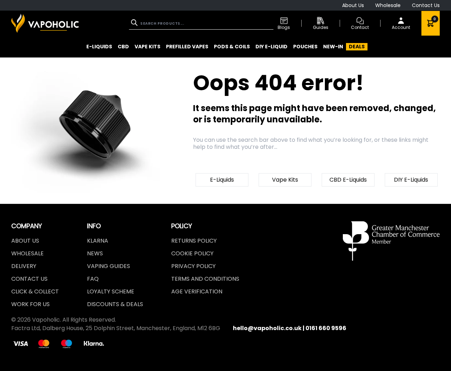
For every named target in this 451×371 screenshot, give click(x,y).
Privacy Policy (193, 266)
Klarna (97, 241)
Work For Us (30, 304)
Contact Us (426, 5)
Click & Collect (35, 291)
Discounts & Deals (115, 304)
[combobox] (201, 23)
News (95, 253)
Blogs (284, 27)
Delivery (23, 266)
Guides (320, 27)
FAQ (93, 279)
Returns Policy (194, 241)
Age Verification (196, 291)
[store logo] (45, 23)
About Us (353, 5)
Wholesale (388, 5)
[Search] (135, 22)
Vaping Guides (108, 266)
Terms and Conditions (205, 279)
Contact (360, 27)
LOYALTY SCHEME (110, 291)
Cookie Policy (192, 253)
